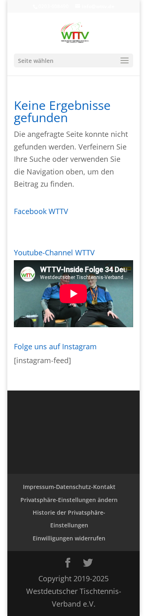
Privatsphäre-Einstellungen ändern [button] (69, 500)
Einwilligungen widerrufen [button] (69, 538)
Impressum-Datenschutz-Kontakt (69, 487)
